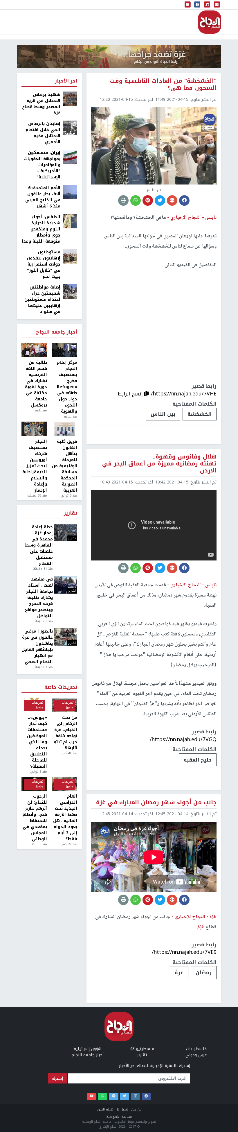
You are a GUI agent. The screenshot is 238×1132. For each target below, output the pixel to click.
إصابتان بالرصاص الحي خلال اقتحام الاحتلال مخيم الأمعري (43, 133)
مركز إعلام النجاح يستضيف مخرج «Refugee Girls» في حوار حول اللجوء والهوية (67, 386)
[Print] (123, 200)
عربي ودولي (196, 1055)
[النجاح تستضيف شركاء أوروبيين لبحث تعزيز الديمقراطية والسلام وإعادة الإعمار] (34, 429)
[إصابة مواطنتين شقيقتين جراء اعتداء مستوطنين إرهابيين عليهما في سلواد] (70, 291)
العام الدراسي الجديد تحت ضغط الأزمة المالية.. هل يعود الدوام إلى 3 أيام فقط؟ (65, 817)
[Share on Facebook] (184, 200)
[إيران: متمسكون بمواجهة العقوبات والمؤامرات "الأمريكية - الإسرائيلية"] (70, 157)
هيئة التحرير (104, 1109)
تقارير (70, 513)
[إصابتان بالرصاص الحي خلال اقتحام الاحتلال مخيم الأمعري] (70, 128)
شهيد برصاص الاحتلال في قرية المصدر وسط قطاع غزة (41, 104)
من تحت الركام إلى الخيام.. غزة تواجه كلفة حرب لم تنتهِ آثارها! (65, 732)
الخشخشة (199, 414)
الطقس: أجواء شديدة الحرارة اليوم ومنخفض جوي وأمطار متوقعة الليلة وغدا (41, 229)
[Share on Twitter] (160, 200)
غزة (179, 972)
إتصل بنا (122, 1109)
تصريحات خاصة (60, 687)
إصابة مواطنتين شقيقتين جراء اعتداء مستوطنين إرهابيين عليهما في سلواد (42, 299)
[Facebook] (146, 1096)
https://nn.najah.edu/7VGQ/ (183, 739)
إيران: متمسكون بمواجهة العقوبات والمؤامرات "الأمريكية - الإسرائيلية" (42, 165)
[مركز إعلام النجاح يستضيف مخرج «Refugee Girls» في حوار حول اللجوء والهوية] (64, 350)
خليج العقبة (198, 760)
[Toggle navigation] (187, 4)
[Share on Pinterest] (148, 200)
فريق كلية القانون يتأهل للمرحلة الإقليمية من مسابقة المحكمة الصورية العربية (64, 465)
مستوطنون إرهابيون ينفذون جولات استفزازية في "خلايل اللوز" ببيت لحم (43, 264)
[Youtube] (91, 1096)
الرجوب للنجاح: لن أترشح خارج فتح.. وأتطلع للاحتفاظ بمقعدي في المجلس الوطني (34, 817)
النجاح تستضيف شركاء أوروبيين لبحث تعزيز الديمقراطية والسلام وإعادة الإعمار (34, 465)
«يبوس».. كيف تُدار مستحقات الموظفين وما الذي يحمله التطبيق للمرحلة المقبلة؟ (37, 741)
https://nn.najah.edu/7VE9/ (184, 952)
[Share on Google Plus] (172, 200)
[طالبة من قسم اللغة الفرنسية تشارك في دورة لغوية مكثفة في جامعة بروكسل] (34, 350)
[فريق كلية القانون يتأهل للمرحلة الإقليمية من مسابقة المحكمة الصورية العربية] (64, 429)
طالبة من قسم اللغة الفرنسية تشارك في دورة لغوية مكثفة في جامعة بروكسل (36, 383)
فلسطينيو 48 (142, 1049)
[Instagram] (135, 1096)
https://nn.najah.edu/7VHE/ (184, 393)
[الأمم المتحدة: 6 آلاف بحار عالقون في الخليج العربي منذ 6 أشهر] (70, 192)
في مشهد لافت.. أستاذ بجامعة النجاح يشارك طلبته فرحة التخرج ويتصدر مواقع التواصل (39, 597)
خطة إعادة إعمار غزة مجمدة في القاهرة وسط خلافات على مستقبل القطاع (39, 545)
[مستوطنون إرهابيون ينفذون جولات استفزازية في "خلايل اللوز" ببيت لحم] (70, 256)
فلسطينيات (196, 1049)
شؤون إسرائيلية (87, 1049)
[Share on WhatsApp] (135, 200)
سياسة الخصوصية (119, 1117)
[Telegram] (113, 1096)
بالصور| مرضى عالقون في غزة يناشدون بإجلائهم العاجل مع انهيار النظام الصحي (37, 646)
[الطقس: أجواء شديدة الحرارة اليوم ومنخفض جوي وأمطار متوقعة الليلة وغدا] (70, 221)
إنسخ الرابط (131, 393)
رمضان (204, 972)
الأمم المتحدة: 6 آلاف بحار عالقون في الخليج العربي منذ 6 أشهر (42, 197)
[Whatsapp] (102, 1096)
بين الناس (163, 414)
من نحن (136, 1109)
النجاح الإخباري (209, 22)
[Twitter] (124, 1096)
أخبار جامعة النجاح (56, 332)
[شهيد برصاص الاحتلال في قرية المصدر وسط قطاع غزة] (70, 99)
